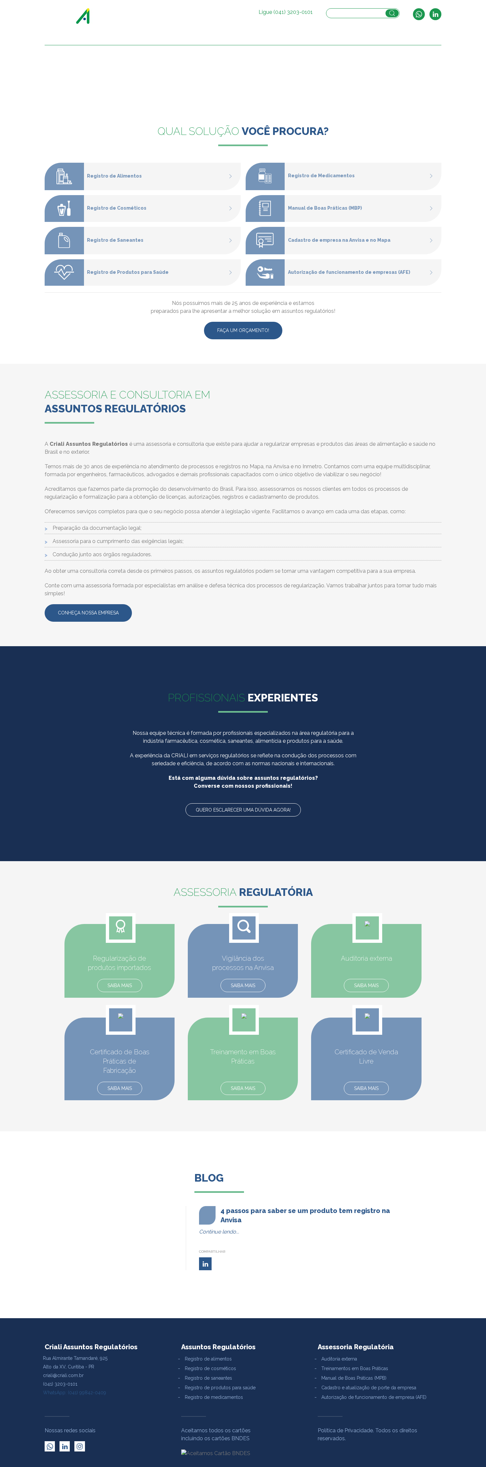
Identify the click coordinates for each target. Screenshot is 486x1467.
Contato (427, 38)
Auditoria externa (339, 1359)
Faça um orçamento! (243, 330)
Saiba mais (119, 985)
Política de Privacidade (345, 1430)
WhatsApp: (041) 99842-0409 (74, 1392)
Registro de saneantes (208, 1378)
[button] (268, 38)
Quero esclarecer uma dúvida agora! (243, 810)
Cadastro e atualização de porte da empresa (368, 1387)
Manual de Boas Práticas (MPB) (353, 1378)
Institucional (168, 38)
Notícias (398, 38)
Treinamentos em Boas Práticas (354, 1368)
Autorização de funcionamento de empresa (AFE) (373, 1397)
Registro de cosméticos (210, 1368)
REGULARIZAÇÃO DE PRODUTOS (228, 38)
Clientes (371, 38)
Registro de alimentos (208, 1359)
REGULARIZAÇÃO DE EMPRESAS (312, 38)
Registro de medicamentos (214, 1397)
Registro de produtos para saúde (220, 1387)
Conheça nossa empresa (88, 612)
